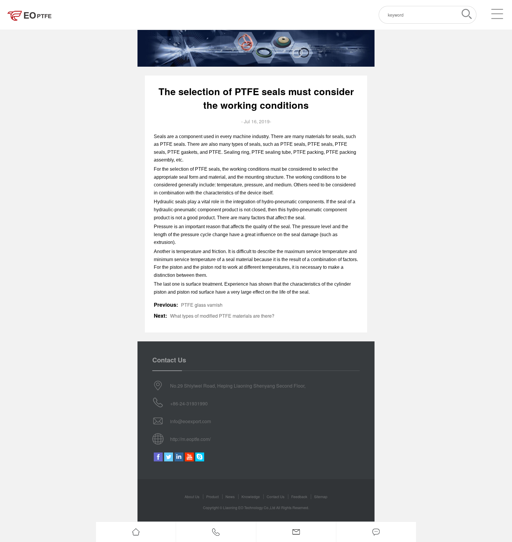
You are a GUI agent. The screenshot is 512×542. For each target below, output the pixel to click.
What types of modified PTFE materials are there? (222, 315)
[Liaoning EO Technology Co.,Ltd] (29, 15)
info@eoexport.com (190, 421)
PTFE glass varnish (202, 304)
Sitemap (320, 496)
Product (212, 496)
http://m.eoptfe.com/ (190, 439)
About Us (192, 496)
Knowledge (250, 496)
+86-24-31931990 (189, 403)
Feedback (299, 496)
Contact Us (275, 496)
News (230, 496)
